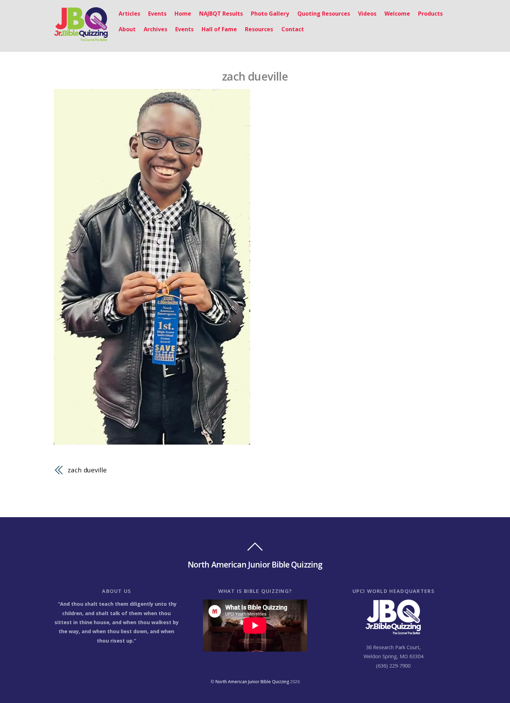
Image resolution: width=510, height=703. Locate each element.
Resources (259, 29)
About (127, 29)
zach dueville (255, 76)
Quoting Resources (323, 13)
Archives (155, 29)
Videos (367, 13)
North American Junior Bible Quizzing (252, 682)
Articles (129, 13)
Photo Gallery (270, 13)
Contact (292, 29)
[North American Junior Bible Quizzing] (81, 37)
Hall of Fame (219, 29)
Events (157, 13)
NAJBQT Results (221, 13)
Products (430, 13)
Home (183, 13)
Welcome (397, 13)
